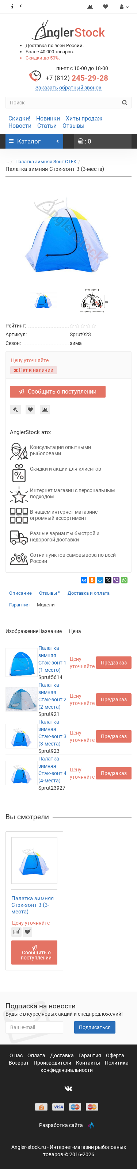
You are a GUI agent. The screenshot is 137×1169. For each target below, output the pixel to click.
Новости (19, 125)
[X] (108, 580)
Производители (53, 1063)
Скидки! (19, 118)
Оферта (115, 1055)
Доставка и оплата (89, 593)
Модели (46, 605)
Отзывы (73, 125)
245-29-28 (77, 78)
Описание (20, 593)
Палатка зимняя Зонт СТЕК (45, 161)
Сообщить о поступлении (62, 391)
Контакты (88, 1063)
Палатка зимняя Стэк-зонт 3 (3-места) (32, 905)
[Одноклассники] (92, 580)
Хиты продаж (84, 118)
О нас (16, 1055)
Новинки (48, 118)
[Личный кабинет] (123, 6)
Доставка (62, 1055)
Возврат (19, 1063)
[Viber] (116, 580)
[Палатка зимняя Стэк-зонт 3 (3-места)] (68, 231)
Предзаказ (114, 663)
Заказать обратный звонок (68, 88)
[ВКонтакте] (84, 580)
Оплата (36, 1055)
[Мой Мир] (100, 580)
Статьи (47, 125)
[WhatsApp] (124, 580)
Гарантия (19, 605)
